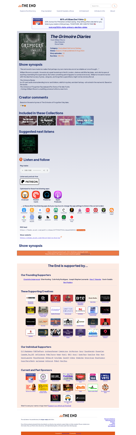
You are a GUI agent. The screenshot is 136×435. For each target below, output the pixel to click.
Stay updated (111, 426)
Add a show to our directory (110, 421)
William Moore (60, 40)
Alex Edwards (60, 42)
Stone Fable (59, 44)
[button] (28, 11)
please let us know (85, 254)
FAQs (113, 423)
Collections (54, 113)
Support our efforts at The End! (59, 406)
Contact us (112, 424)
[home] (27, 6)
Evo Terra (78, 433)
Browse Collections (109, 418)
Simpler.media (65, 433)
